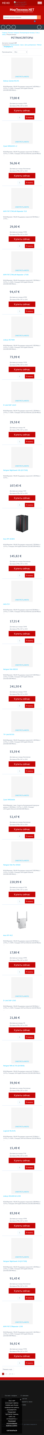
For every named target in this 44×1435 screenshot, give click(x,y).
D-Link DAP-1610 (9, 405)
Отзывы (23, 1405)
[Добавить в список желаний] (12, 117)
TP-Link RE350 (8, 734)
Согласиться (12, 1430)
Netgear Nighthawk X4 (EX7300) (15, 1261)
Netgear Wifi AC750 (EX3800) (13, 1066)
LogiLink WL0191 (9, 1131)
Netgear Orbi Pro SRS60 (11, 865)
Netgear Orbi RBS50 (10, 669)
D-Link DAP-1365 (9, 1000)
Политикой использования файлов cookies (11, 1423)
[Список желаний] (29, 22)
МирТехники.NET (22, 10)
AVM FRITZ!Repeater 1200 (13, 1326)
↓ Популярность (8, 47)
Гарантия (24, 1399)
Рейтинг (39, 45)
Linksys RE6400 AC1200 (12, 1196)
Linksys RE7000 (9, 340)
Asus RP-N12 (8, 935)
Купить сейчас (22, 110)
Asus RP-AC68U (9, 539)
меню (6, 3)
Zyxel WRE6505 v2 (10, 146)
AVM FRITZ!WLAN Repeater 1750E (16, 275)
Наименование (14, 45)
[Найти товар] (8, 27)
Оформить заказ (26, 1402)
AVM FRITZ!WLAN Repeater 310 (15, 211)
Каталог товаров (11, 1396)
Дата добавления (30, 45)
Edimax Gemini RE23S (11, 81)
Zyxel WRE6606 (9, 800)
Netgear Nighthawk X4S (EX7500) (15, 470)
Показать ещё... (8, 1369)
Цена (22, 45)
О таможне (24, 1396)
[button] (22, 1388)
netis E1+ (6, 604)
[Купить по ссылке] (3, 27)
